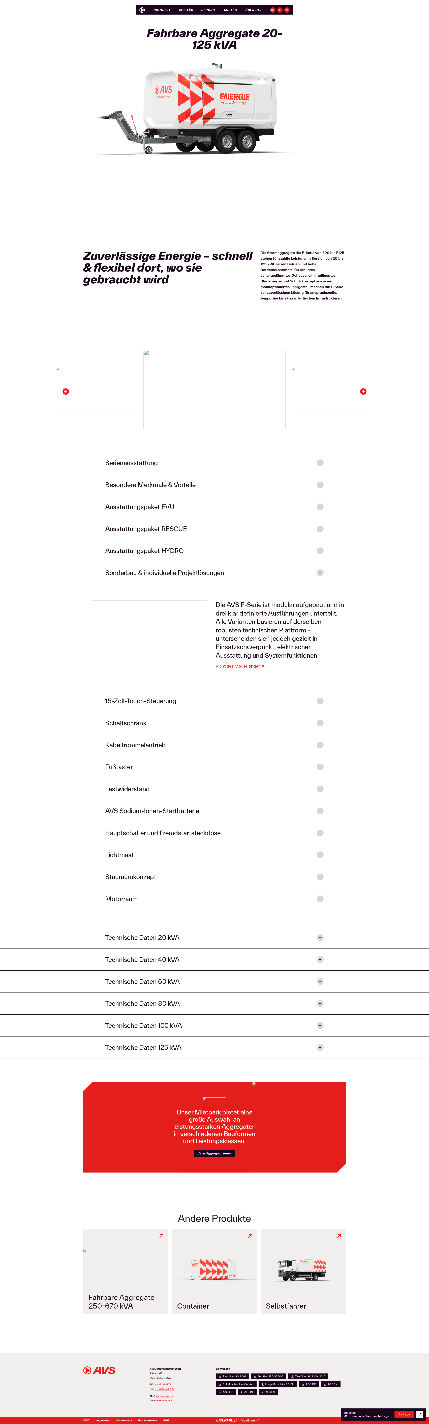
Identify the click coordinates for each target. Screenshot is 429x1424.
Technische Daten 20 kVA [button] (142, 937)
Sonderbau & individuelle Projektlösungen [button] (164, 572)
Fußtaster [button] (119, 766)
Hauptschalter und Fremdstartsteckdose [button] (163, 833)
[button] (66, 391)
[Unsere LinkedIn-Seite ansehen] (287, 10)
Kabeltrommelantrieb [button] (135, 745)
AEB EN (270, 1392)
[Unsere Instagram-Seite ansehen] (272, 10)
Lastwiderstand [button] (127, 789)
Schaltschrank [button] (125, 723)
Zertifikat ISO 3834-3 (270, 1376)
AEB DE (249, 1392)
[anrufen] (419, 1414)
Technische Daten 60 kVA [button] (142, 981)
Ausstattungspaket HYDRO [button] (144, 550)
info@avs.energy (164, 1396)
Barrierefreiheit (147, 1420)
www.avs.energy (164, 1401)
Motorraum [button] (121, 898)
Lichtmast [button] (119, 854)
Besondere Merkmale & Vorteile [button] (150, 484)
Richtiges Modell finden (238, 666)
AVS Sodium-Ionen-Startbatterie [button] (152, 810)
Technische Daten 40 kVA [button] (142, 959)
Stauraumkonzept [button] (130, 876)
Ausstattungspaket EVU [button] (139, 506)
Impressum (103, 1420)
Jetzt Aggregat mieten (214, 1153)
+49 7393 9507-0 (163, 1384)
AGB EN (332, 1384)
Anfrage (404, 1414)
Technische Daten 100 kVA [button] (143, 1025)
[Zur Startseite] (142, 10)
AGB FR (228, 1392)
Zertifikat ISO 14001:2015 (310, 1376)
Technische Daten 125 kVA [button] (143, 1047)
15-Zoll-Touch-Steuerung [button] (140, 701)
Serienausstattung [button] (131, 462)
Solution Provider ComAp (238, 1384)
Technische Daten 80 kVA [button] (142, 1003)
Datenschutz (124, 1420)
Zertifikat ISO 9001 (234, 1376)
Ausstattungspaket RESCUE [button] (146, 528)
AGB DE (311, 1384)
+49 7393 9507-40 (164, 1389)
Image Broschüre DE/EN (279, 1384)
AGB (166, 1420)
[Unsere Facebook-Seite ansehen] (280, 10)
